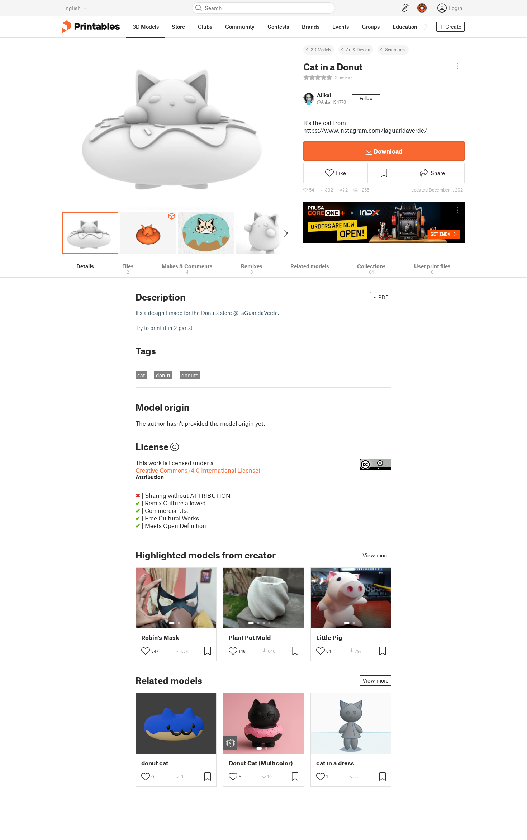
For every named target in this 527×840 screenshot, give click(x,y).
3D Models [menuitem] (146, 26)
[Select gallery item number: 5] (274, 623)
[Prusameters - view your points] (422, 8)
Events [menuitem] (340, 26)
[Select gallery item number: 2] (178, 623)
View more (375, 555)
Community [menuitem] (240, 26)
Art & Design (358, 49)
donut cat (154, 763)
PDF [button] (383, 297)
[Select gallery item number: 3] (263, 623)
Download (388, 151)
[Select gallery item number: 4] (269, 623)
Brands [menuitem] (310, 26)
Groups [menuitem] (371, 26)
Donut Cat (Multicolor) (261, 763)
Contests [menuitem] (278, 26)
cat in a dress (335, 763)
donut (163, 375)
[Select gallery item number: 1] (172, 623)
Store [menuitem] (178, 26)
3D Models (321, 49)
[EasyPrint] (405, 8)
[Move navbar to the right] (425, 26)
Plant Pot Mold (250, 637)
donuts (189, 375)
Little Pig (329, 637)
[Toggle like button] (145, 651)
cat (141, 375)
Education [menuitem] (405, 26)
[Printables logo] (91, 26)
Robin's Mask (160, 637)
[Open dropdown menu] (457, 66)
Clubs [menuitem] (205, 26)
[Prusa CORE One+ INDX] (384, 222)
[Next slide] (285, 233)
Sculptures (395, 49)
